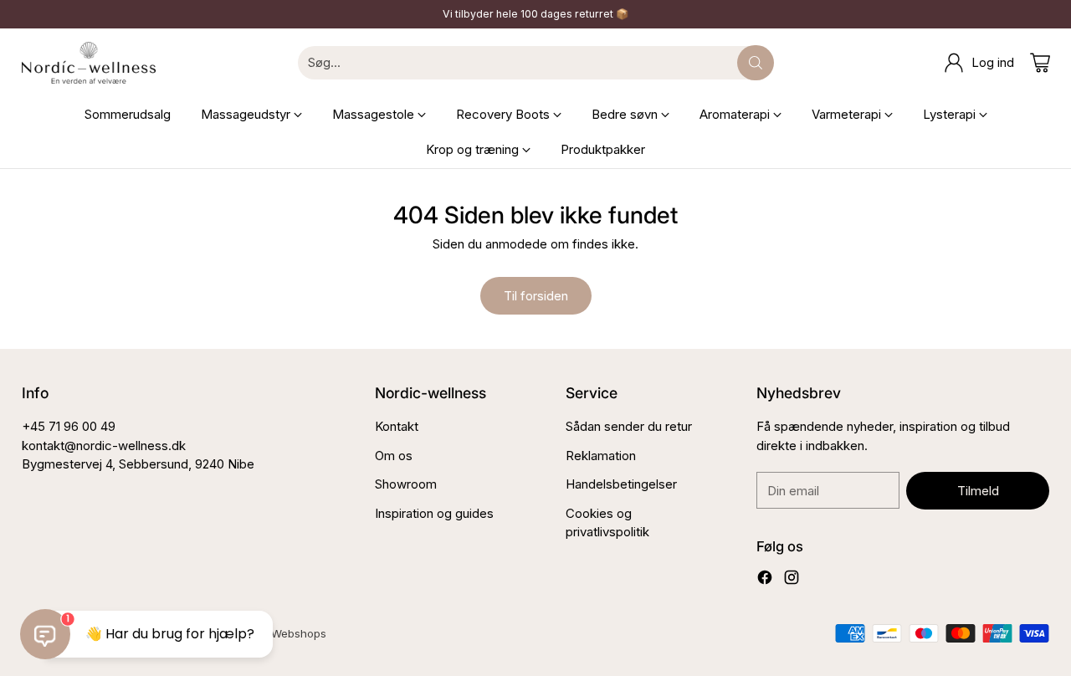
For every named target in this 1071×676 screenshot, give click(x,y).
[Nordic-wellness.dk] (89, 63)
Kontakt (396, 426)
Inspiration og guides (434, 513)
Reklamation (601, 455)
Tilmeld (978, 491)
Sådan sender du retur (629, 426)
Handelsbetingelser (621, 484)
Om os (394, 455)
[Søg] (755, 62)
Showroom (406, 484)
